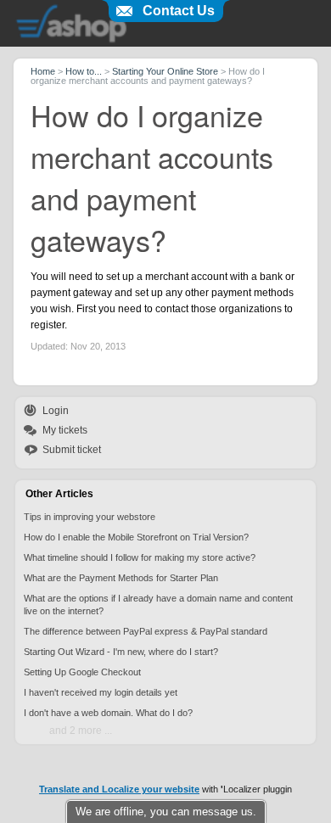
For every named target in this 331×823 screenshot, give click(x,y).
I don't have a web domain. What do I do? (108, 713)
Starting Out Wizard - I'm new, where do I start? (121, 652)
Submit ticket (71, 450)
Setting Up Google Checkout (82, 672)
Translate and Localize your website (119, 789)
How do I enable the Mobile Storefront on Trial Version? (136, 537)
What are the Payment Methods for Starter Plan (121, 578)
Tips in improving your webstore (89, 517)
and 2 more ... (80, 730)
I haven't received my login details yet (100, 692)
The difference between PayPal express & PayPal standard (145, 631)
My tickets (64, 430)
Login (55, 411)
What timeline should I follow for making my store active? (139, 557)
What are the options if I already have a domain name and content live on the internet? (158, 604)
